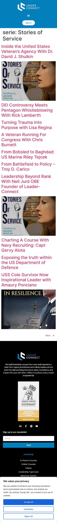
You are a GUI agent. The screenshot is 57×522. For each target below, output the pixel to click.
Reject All (29, 516)
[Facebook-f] (25, 426)
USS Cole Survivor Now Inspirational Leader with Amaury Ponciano (26, 279)
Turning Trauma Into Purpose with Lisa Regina (26, 125)
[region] (28, 499)
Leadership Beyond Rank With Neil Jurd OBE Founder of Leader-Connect (26, 184)
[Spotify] (31, 426)
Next (50, 335)
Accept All (28, 502)
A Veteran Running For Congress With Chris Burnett (23, 139)
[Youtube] (36, 426)
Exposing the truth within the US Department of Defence (26, 262)
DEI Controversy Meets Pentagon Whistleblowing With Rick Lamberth (27, 110)
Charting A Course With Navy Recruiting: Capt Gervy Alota (25, 245)
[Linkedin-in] (20, 426)
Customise (28, 509)
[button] (28, 16)
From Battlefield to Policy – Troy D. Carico (28, 167)
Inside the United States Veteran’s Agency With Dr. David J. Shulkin (27, 51)
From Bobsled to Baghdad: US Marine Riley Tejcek (27, 154)
